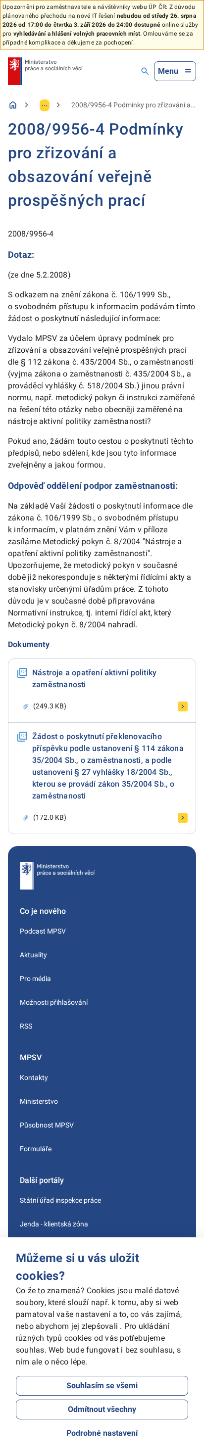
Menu (168, 71)
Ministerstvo (39, 1101)
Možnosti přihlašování (54, 1002)
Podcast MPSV (43, 931)
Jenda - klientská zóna (54, 1224)
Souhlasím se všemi (102, 1385)
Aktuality (33, 955)
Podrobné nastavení (102, 1433)
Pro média (35, 979)
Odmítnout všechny (102, 1409)
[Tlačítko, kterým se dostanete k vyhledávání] (145, 71)
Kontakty (34, 1077)
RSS (26, 1026)
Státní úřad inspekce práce (60, 1200)
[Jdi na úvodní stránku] (45, 71)
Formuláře (35, 1149)
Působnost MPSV (47, 1125)
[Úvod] (13, 105)
